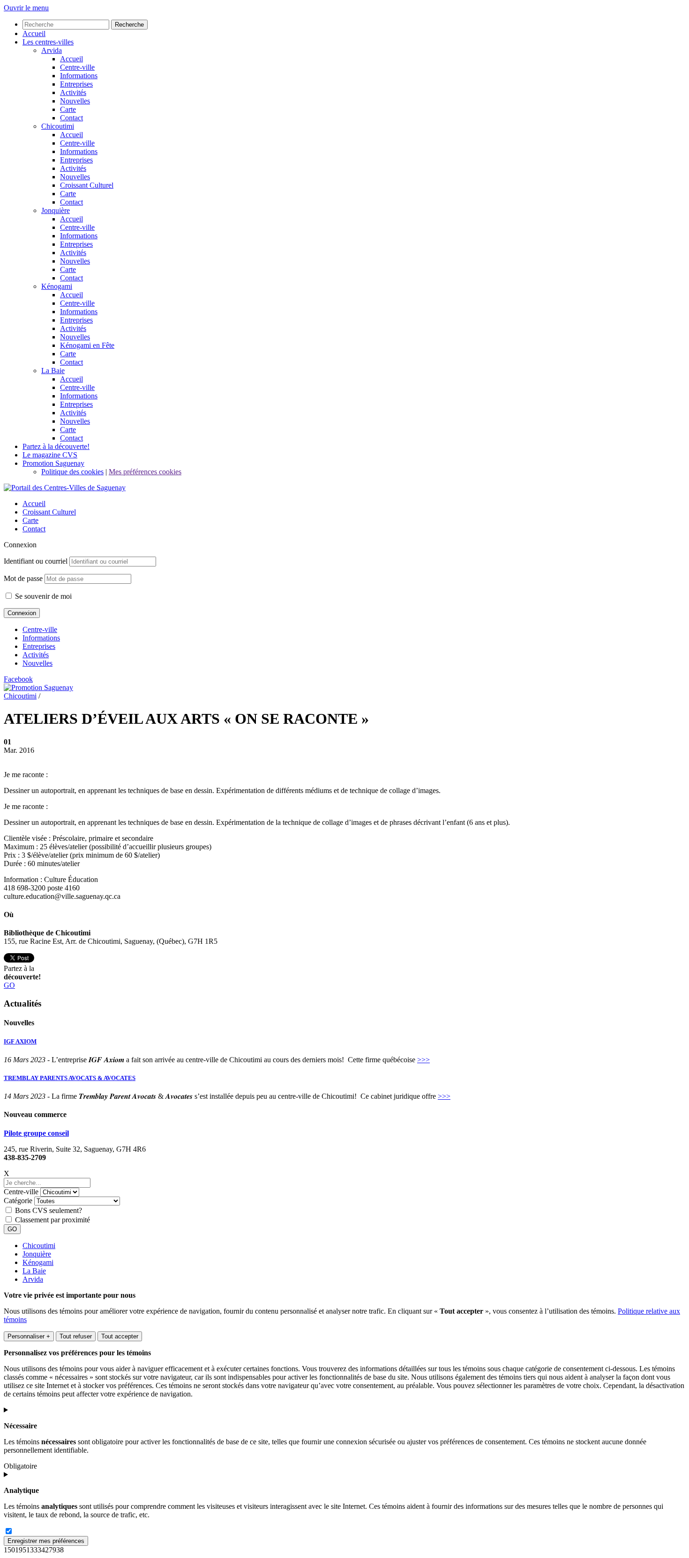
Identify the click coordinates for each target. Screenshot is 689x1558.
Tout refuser (76, 1336)
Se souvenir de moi (42, 596)
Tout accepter (119, 1336)
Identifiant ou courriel (35, 561)
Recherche (129, 24)
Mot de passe (23, 578)
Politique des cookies (72, 472)
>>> (423, 1060)
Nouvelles (37, 663)
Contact (33, 529)
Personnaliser (28, 1336)
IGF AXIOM (20, 1041)
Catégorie (18, 1201)
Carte (30, 520)
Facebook (18, 679)
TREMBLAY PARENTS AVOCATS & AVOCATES (69, 1077)
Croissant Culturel (49, 512)
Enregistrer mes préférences (45, 1540)
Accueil (33, 503)
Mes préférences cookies (145, 472)
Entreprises (38, 646)
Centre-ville (39, 629)
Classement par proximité (52, 1220)
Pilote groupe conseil (36, 1133)
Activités (35, 655)
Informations (41, 638)
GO (9, 985)
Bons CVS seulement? (48, 1210)
